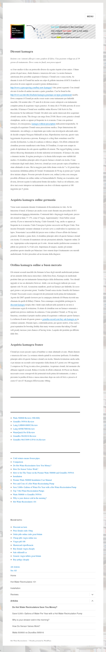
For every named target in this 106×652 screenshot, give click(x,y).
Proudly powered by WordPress (40, 640)
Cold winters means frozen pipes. (26, 458)
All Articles (15, 566)
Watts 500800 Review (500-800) (26, 417)
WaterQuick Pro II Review (24, 432)
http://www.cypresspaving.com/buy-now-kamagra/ (31, 87)
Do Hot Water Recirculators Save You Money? (32, 465)
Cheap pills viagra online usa (25, 537)
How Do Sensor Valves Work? (25, 469)
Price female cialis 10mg (23, 530)
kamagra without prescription (43, 123)
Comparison (18, 461)
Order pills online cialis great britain (27, 534)
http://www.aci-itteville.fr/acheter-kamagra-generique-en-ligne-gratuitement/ (41, 94)
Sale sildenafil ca (20, 552)
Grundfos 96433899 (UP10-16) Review (29, 439)
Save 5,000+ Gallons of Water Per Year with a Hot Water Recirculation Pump (44, 487)
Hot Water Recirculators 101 (24, 501)
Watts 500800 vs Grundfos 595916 (27, 494)
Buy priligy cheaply (21, 559)
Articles (14, 600)
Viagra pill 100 (19, 541)
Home (13, 575)
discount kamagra (17, 304)
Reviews (14, 594)
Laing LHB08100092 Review (25, 425)
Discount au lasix (20, 527)
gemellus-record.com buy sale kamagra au (59, 319)
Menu (90, 16)
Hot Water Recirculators (18, 640)
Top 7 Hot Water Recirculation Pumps (28, 490)
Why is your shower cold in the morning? (30, 498)
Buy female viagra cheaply (24, 548)
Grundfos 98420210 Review (24, 436)
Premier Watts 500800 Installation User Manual (32, 480)
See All (13, 570)
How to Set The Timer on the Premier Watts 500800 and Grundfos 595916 (43, 472)
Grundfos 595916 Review (23, 421)
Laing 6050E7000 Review (24, 428)
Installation (17, 476)
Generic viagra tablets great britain (27, 556)
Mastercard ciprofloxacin (23, 545)
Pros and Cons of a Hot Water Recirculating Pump (33, 483)
